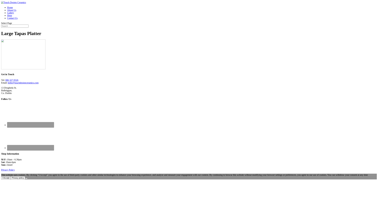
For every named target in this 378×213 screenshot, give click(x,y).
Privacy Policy (8, 170)
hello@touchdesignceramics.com (23, 83)
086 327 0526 (11, 80)
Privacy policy (18, 178)
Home (10, 7)
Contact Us (12, 18)
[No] (26, 178)
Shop (9, 15)
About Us (11, 10)
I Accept (5, 178)
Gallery (10, 13)
